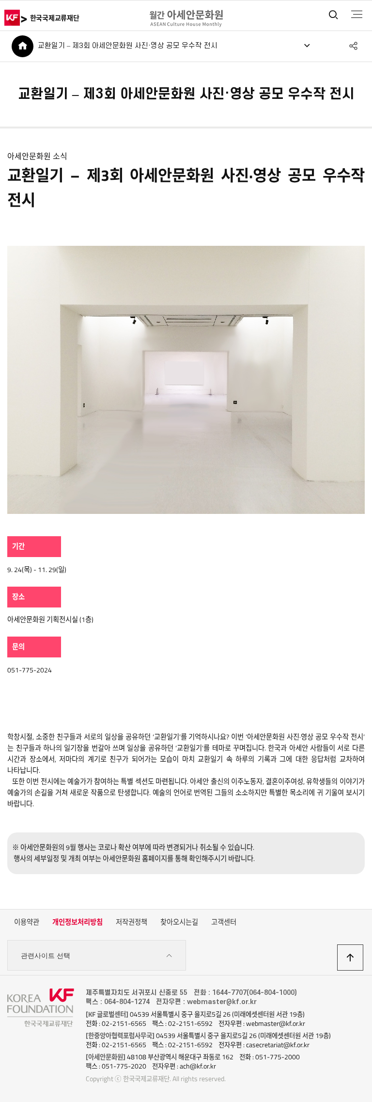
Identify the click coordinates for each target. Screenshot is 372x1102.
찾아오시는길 (179, 922)
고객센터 (223, 922)
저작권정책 (131, 922)
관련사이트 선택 (45, 955)
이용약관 (26, 922)
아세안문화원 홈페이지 (135, 858)
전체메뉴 (356, 14)
